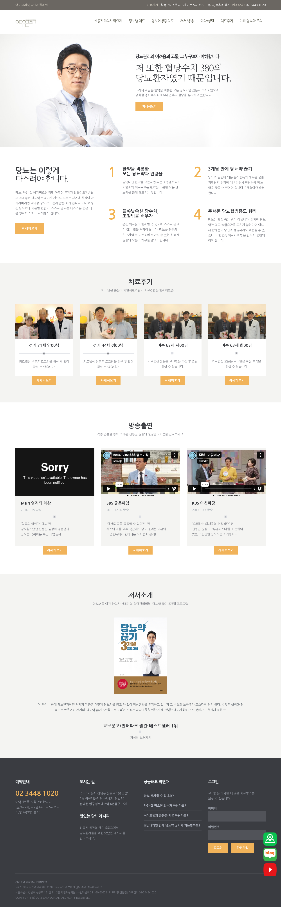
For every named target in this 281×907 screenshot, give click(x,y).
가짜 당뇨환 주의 (251, 21)
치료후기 (227, 21)
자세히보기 (149, 106)
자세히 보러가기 (140, 737)
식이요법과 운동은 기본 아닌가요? (166, 815)
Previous (119, 632)
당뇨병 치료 (137, 21)
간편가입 (242, 847)
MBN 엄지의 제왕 (36, 503)
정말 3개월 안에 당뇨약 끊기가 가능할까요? (172, 825)
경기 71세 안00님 (44, 345)
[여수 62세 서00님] (173, 321)
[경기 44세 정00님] (108, 321)
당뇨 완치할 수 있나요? (159, 795)
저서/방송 (187, 21)
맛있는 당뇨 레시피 (95, 816)
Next (161, 632)
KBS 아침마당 (203, 503)
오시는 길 (87, 782)
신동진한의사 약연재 (108, 21)
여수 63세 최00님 (237, 345)
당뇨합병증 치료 (162, 21)
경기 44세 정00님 (108, 345)
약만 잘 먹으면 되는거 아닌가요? (165, 805)
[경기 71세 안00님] (44, 321)
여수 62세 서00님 (172, 345)
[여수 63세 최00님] (237, 321)
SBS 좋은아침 (117, 503)
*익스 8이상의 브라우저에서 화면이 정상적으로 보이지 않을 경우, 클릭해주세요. (59, 887)
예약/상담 (207, 21)
